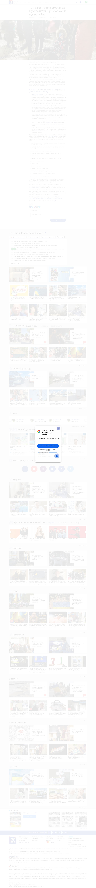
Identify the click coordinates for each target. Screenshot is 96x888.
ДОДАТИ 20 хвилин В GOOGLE (48, 445)
